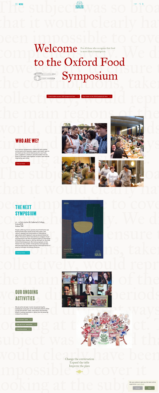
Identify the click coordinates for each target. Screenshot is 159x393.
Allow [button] (149, 388)
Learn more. (140, 384)
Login (135, 4)
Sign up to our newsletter (24, 324)
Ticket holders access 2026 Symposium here (61, 96)
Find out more (21, 164)
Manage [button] (137, 388)
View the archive (22, 329)
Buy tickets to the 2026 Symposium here (95, 96)
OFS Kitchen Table (22, 319)
